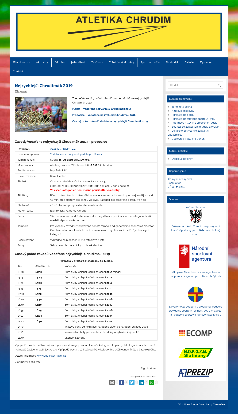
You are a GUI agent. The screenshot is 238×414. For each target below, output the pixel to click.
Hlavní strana (21, 62)
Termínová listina (182, 106)
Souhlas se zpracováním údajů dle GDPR (196, 126)
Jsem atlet (174, 182)
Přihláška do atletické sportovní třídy (193, 118)
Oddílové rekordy (182, 158)
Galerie (189, 62)
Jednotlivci (78, 62)
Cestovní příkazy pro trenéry (188, 138)
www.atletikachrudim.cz (51, 355)
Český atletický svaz (180, 179)
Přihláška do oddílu (183, 114)
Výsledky (206, 62)
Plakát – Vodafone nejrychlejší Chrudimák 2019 (101, 108)
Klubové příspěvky (183, 110)
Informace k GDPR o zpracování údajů (194, 122)
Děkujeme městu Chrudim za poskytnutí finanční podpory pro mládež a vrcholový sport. (195, 230)
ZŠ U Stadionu (176, 186)
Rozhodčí (172, 62)
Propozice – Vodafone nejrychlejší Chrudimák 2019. (104, 115)
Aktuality (42, 62)
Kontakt (18, 71)
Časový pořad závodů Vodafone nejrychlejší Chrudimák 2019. (110, 121)
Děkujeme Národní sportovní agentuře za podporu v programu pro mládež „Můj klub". (196, 274)
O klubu (60, 62)
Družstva (97, 62)
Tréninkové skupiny (121, 62)
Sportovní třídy (150, 62)
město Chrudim (195, 207)
